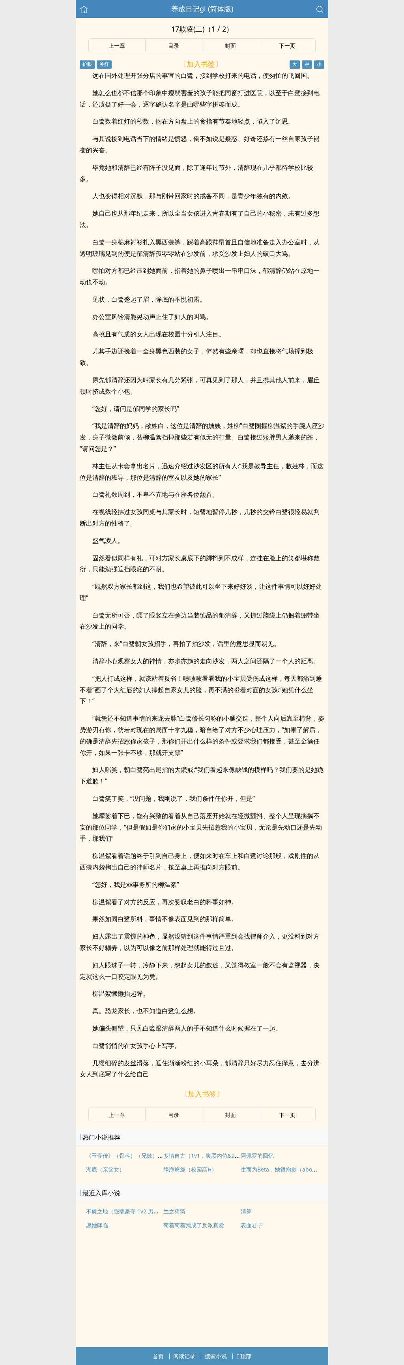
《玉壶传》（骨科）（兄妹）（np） (131, 1155)
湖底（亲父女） (105, 1169)
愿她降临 (97, 1225)
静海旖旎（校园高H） (190, 1169)
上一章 (116, 45)
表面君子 (252, 1225)
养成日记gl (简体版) (202, 8)
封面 (230, 45)
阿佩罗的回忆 (257, 1155)
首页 (158, 1356)
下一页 (287, 45)
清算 (246, 1211)
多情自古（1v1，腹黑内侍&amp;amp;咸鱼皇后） (224, 1155)
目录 (173, 45)
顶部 (245, 1356)
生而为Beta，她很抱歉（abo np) (281, 1169)
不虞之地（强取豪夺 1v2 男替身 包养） (134, 1211)
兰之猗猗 (174, 1211)
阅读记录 (184, 1356)
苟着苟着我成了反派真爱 (193, 1225)
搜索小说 (216, 1356)
